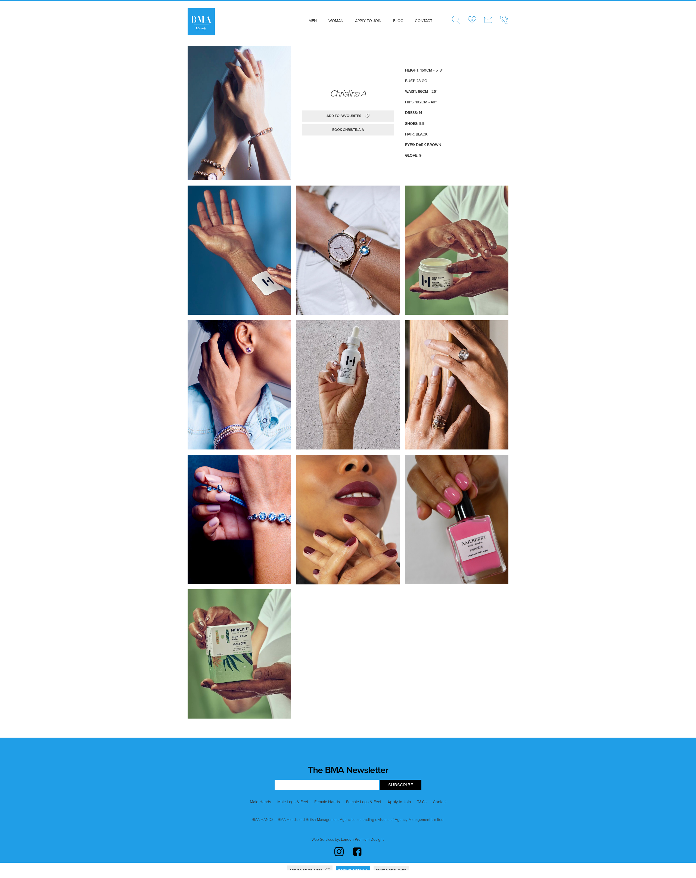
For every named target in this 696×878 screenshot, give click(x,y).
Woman (335, 21)
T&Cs (422, 801)
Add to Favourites (344, 116)
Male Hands (260, 801)
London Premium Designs (362, 839)
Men (313, 21)
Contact (423, 21)
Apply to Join (368, 21)
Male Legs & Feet (292, 801)
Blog (398, 21)
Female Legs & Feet (363, 801)
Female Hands (327, 801)
